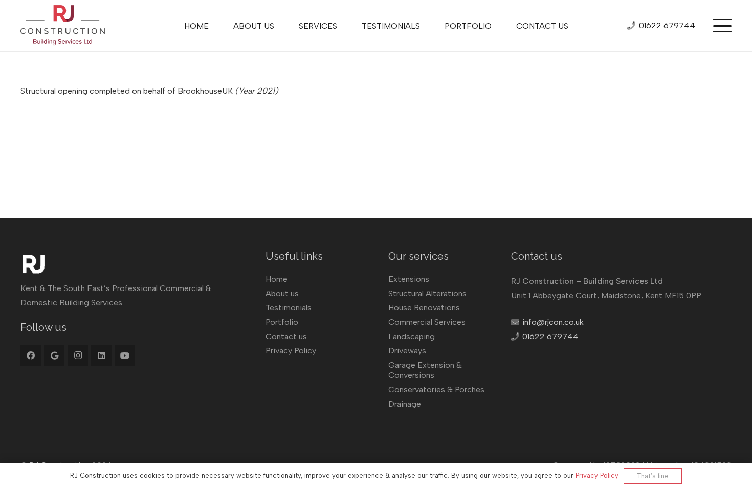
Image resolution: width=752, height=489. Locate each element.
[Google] (54, 355)
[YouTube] (125, 355)
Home (276, 279)
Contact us (286, 336)
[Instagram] (78, 355)
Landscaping (411, 336)
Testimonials (289, 308)
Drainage (404, 404)
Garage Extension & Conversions (425, 370)
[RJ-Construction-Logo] (62, 25)
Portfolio (282, 322)
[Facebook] (30, 355)
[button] (722, 25)
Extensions (408, 279)
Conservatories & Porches (436, 389)
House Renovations (424, 308)
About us (282, 293)
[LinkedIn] (101, 355)
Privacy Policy (291, 350)
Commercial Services (427, 322)
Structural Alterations (427, 293)
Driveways (407, 350)
